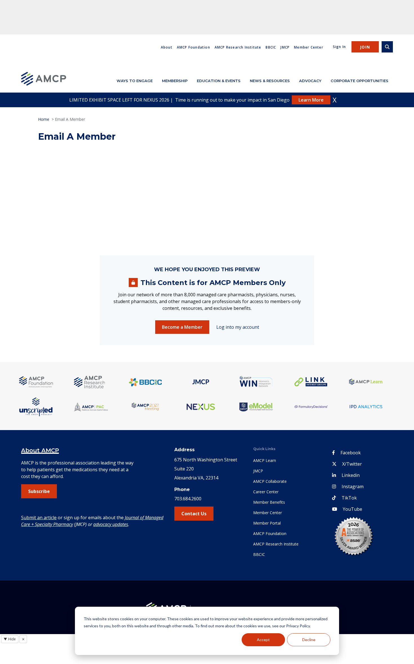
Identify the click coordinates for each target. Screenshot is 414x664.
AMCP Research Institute (238, 47)
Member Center (308, 47)
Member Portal (267, 523)
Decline (308, 639)
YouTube (352, 509)
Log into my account (237, 327)
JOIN (365, 47)
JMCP (285, 47)
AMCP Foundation (193, 47)
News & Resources (270, 80)
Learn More (311, 100)
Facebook (350, 453)
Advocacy (310, 80)
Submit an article (39, 517)
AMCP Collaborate (270, 481)
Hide (10, 639)
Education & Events (219, 80)
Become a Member (182, 327)
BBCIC (271, 47)
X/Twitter (352, 464)
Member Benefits (269, 502)
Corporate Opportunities (359, 80)
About (166, 47)
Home (43, 119)
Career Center (266, 491)
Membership (175, 80)
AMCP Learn (264, 460)
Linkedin (351, 475)
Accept (263, 639)
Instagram (353, 486)
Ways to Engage (135, 80)
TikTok (349, 498)
